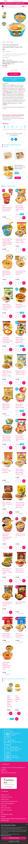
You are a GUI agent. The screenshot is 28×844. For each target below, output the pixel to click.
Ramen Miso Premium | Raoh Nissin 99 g (6, 470)
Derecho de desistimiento (7, 803)
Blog (2, 812)
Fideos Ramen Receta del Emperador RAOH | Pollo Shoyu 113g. (7, 537)
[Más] (16, 70)
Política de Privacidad (6, 810)
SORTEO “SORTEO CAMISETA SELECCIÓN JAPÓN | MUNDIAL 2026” (13, 819)
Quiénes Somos (5, 795)
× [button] (26, 824)
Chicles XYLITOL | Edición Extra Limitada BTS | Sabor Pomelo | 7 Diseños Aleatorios (19, 168)
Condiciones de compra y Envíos (9, 801)
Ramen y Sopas (10, 42)
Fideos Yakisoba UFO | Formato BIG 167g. (7, 504)
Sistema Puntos (5, 799)
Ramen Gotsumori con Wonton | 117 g (20, 535)
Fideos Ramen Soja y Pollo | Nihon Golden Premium (20, 240)
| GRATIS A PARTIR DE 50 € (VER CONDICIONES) (14, 3)
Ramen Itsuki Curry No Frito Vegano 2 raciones (7, 603)
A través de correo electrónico (8, 773)
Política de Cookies (5, 808)
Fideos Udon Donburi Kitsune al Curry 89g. (20, 306)
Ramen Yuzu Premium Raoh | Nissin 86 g (20, 635)
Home (3, 42)
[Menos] (12, 70)
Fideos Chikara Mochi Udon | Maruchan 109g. (20, 405)
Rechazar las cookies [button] (14, 841)
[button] (14, 835)
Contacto (3, 816)
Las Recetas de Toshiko (7, 814)
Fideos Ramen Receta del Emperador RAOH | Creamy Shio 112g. (9, 701)
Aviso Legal (4, 805)
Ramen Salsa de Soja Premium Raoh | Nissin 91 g (7, 635)
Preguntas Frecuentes (6, 797)
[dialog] (14, 833)
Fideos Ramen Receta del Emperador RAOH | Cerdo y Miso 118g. (7, 666)
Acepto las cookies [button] (14, 838)
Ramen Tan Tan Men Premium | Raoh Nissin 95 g (20, 570)
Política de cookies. (16, 834)
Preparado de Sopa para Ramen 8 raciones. (21, 272)
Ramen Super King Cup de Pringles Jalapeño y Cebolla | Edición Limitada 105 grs (7, 242)
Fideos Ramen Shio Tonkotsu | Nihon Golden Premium (20, 372)
